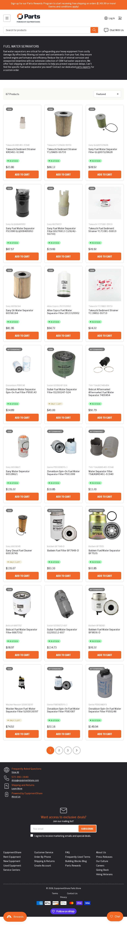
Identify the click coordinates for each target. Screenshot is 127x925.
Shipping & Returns (44, 860)
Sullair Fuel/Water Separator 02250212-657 (62, 631)
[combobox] (51, 30)
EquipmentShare (12, 852)
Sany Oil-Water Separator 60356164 (19, 312)
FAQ (67, 852)
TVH (90, 385)
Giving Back (102, 869)
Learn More (17, 788)
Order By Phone (42, 856)
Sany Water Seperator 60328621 (18, 473)
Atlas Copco (53, 306)
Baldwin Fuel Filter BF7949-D (63, 550)
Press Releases (104, 856)
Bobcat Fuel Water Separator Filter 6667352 (21, 631)
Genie (50, 467)
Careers (100, 865)
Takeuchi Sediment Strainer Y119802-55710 (103, 312)
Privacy (63, 897)
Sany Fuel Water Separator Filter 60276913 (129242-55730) (61, 231)
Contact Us (72, 893)
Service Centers (11, 869)
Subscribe (87, 828)
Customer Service (43, 852)
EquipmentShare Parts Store (67, 888)
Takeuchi (10, 145)
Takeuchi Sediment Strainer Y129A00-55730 (62, 150)
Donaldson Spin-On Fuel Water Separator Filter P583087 (63, 710)
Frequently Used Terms (77, 856)
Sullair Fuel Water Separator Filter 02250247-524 (62, 391)
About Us (16, 796)
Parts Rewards (73, 865)
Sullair (50, 385)
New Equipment (11, 860)
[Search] (94, 30)
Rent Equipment (12, 856)
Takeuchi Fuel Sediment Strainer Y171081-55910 (102, 230)
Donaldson (11, 385)
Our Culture (102, 860)
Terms (55, 893)
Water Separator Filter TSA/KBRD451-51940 (100, 473)
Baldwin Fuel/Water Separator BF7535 (104, 552)
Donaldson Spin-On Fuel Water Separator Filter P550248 (104, 710)
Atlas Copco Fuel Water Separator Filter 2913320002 (63, 312)
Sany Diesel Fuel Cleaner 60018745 (19, 552)
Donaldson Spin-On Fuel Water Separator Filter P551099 (63, 473)
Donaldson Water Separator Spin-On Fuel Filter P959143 (21, 391)
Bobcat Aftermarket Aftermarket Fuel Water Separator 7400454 (101, 392)
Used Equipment (12, 865)
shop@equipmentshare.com (25, 780)
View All (15, 772)
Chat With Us (117, 30)
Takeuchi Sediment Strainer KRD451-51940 (21, 150)
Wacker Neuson (13, 704)
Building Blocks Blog (76, 860)
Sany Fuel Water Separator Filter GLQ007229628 (102, 150)
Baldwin (51, 546)
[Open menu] (7, 18)
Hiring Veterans (104, 874)
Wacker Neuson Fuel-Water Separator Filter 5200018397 (22, 710)
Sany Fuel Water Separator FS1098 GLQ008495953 (20, 230)
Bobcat (9, 625)
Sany (90, 145)
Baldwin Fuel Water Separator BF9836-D (104, 631)
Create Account (42, 865)
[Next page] (76, 750)
